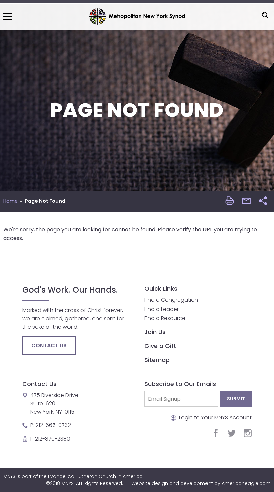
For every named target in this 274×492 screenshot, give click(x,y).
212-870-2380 (52, 439)
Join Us (155, 332)
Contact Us (49, 345)
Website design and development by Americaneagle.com (201, 483)
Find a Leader (161, 309)
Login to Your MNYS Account (215, 417)
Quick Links (160, 288)
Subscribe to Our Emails (180, 384)
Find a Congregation (171, 300)
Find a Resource (164, 318)
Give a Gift (160, 346)
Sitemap (157, 360)
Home (10, 201)
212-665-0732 (53, 425)
